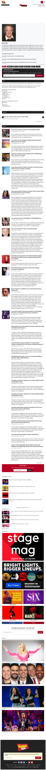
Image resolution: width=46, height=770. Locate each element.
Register (35, 2)
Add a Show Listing (5, 4)
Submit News (23, 764)
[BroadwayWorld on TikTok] (27, 762)
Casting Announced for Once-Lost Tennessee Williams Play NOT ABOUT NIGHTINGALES (26, 357)
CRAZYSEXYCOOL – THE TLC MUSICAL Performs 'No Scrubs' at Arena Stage (25, 519)
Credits (27, 66)
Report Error (38, 765)
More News (39, 462)
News (21, 66)
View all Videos (5, 528)
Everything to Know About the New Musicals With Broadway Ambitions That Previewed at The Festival (22, 708)
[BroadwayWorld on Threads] (29, 762)
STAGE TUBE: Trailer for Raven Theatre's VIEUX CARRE (15, 116)
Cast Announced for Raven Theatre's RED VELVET (25, 434)
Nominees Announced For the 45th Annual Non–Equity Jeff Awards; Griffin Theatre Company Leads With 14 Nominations (26, 257)
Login (39, 2)
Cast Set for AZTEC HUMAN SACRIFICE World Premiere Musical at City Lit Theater (19, 59)
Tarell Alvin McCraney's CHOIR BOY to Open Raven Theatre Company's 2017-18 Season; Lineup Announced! (27, 343)
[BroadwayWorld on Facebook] (19, 762)
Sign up (40, 632)
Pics (16, 66)
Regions (28, 764)
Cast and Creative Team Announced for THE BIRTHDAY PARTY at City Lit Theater (19, 62)
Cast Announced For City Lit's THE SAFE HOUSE (24, 229)
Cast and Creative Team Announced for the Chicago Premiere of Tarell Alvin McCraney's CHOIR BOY (26, 312)
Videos (10, 66)
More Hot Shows (12, 622)
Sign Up (30, 470)
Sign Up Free (39, 75)
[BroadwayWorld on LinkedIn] (24, 762)
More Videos (38, 121)
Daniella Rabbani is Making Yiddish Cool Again (20, 523)
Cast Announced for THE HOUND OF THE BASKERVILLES (26, 218)
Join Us (19, 764)
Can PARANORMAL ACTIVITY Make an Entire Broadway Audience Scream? (25, 515)
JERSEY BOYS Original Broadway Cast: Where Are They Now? (15, 684)
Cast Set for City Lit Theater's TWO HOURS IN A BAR (13, 56)
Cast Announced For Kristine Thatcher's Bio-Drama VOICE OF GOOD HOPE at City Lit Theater (27, 191)
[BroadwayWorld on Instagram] (21, 762)
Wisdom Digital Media (20, 767)
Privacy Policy (36, 767)
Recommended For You (6, 476)
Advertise (7, 764)
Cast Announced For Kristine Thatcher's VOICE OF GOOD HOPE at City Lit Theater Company (27, 167)
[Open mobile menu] (44, 2)
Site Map (33, 764)
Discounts (34, 622)
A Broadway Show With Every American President (13, 731)
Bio (5, 66)
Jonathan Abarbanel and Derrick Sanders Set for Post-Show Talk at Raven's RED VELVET (26, 408)
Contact (15, 764)
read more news (41, 64)
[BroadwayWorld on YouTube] (32, 762)
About (11, 764)
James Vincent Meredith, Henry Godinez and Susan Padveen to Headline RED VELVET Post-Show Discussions (27, 445)
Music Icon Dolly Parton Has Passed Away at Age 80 (13, 661)
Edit (33, 66)
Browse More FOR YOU (22, 507)
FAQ (38, 66)
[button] (42, 2)
